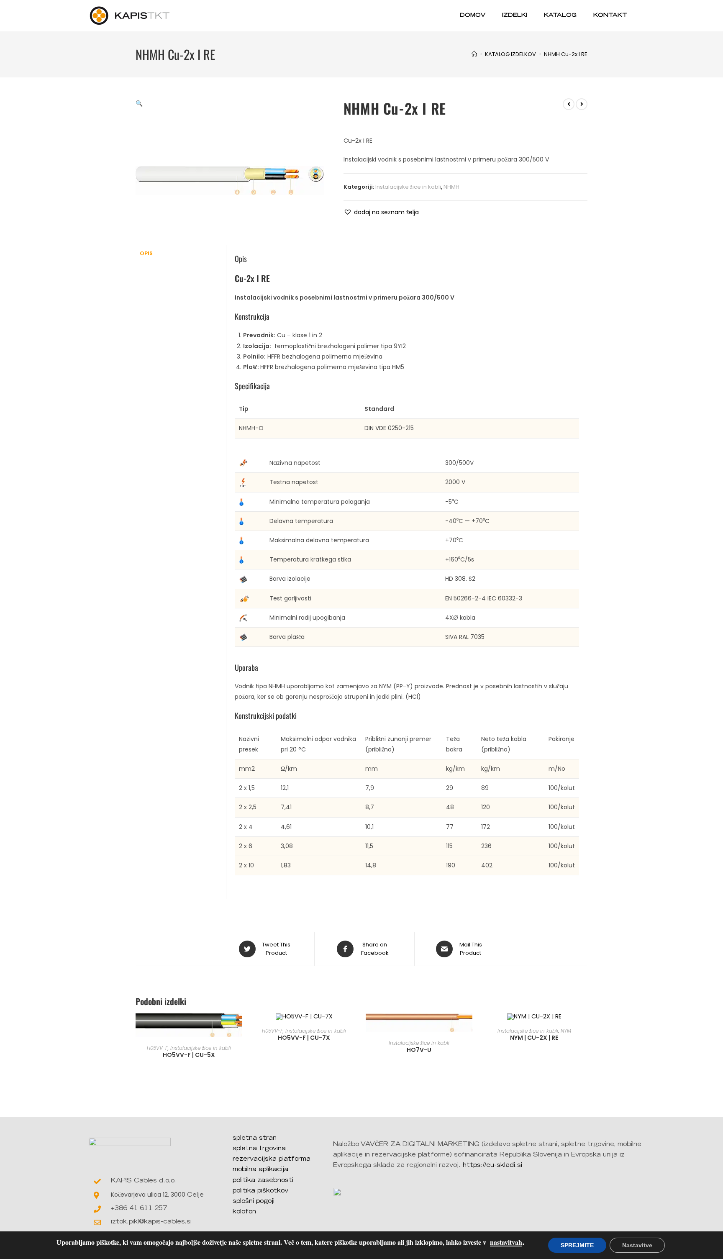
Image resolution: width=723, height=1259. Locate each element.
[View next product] (581, 104)
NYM (566, 1030)
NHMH (451, 187)
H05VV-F (157, 1047)
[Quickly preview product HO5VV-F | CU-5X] (238, 1028)
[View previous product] (568, 104)
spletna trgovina (259, 1149)
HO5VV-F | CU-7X (304, 1037)
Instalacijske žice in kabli (408, 187)
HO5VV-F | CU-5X (189, 1055)
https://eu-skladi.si (492, 1166)
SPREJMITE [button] (577, 1245)
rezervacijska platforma (271, 1159)
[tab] (181, 254)
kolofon (244, 1212)
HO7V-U (419, 1050)
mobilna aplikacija (260, 1170)
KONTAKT (610, 15)
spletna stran (255, 1138)
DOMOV (472, 15)
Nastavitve (637, 1245)
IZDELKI (514, 15)
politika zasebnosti (263, 1181)
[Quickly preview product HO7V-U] (468, 1028)
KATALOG (560, 15)
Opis (146, 253)
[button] (381, 212)
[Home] (474, 54)
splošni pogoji (253, 1202)
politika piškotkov (260, 1191)
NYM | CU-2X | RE (534, 1037)
